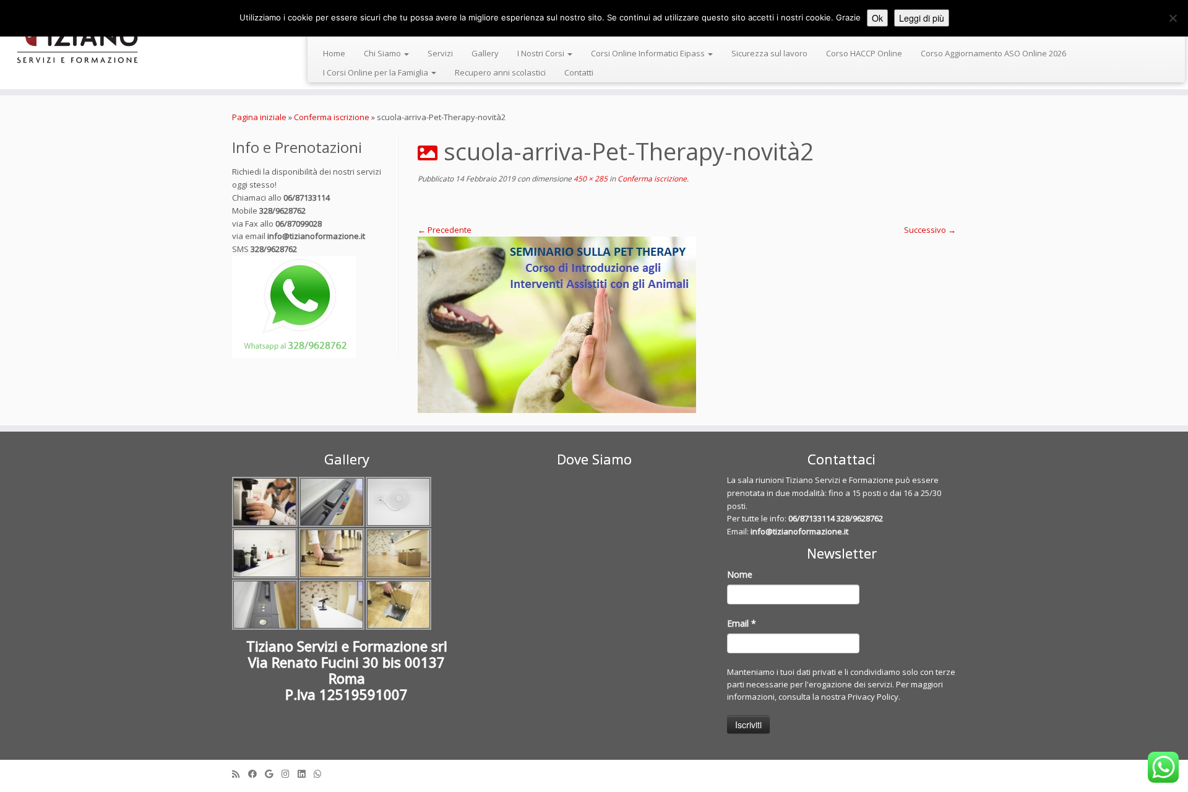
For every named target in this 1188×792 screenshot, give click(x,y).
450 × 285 (590, 178)
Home (334, 53)
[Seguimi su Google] (273, 773)
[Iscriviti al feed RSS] (240, 773)
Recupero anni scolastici (500, 72)
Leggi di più (921, 18)
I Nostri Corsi (541, 53)
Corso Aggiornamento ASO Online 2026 (993, 53)
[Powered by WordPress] (594, 771)
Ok (877, 18)
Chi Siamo (383, 53)
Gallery (485, 53)
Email (741, 623)
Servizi (440, 53)
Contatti (578, 72)
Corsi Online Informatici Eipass (649, 53)
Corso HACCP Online (864, 53)
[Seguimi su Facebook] (256, 773)
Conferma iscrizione (331, 117)
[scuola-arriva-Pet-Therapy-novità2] (687, 325)
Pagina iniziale (259, 117)
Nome (739, 574)
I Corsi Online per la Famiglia (376, 72)
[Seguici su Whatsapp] (322, 773)
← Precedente (444, 229)
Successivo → (930, 229)
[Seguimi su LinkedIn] (306, 773)
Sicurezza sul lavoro (769, 53)
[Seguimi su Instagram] (290, 773)
